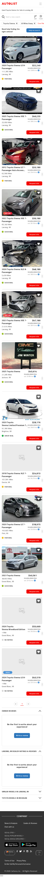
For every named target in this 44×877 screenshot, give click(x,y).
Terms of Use (9, 860)
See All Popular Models (14, 836)
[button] (35, 17)
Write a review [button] (22, 735)
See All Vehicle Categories (15, 839)
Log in (39, 853)
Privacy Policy (21, 860)
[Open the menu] (40, 4)
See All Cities (10, 832)
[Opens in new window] (12, 844)
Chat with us (9, 826)
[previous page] (16, 704)
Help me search (34, 30)
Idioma (11, 852)
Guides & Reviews (30, 823)
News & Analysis (11, 823)
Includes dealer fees (34, 68)
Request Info (34, 81)
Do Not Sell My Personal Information (18, 864)
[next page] (28, 704)
